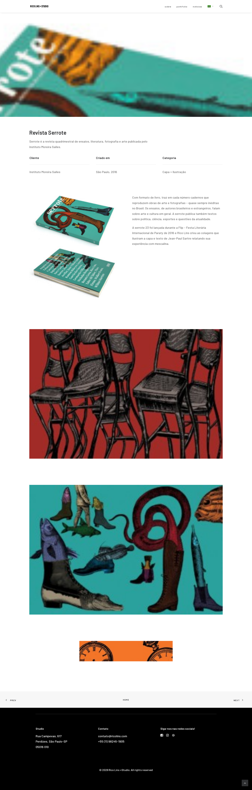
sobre (168, 6)
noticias (197, 6)
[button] (209, 6)
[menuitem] (167, 6)
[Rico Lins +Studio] (39, 6)
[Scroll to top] (245, 783)
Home (126, 700)
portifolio (182, 6)
